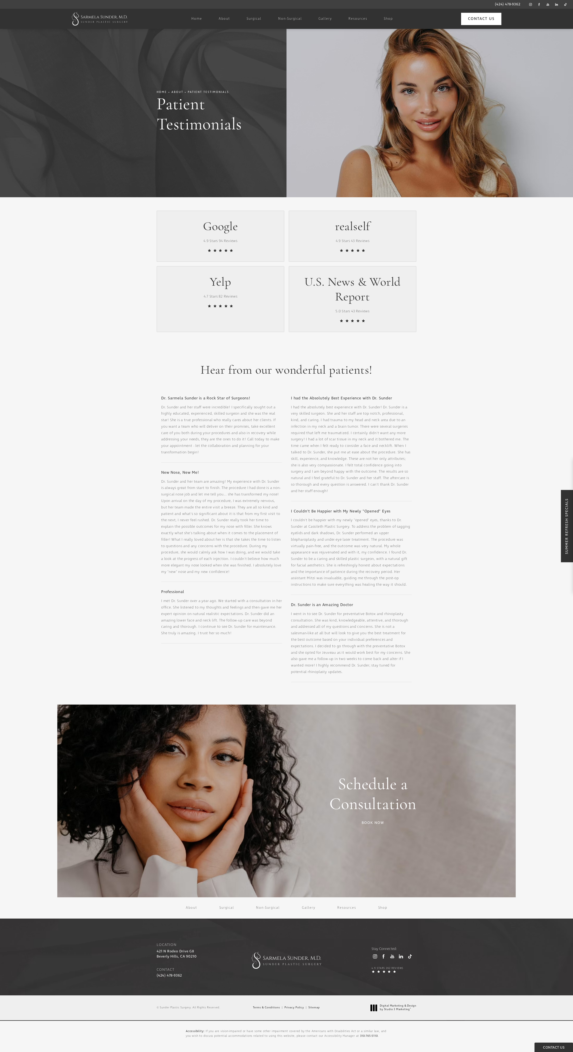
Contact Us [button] (553, 1047)
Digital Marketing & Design (398, 1007)
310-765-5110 (369, 1036)
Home (162, 92)
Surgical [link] (254, 19)
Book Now (373, 823)
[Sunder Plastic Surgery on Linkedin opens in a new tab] (556, 4)
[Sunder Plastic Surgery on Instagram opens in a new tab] (530, 4)
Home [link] (196, 19)
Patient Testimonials (208, 92)
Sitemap (314, 1007)
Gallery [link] (325, 19)
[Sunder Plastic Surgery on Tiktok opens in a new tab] (565, 4)
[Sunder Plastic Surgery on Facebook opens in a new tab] (539, 4)
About (177, 92)
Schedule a (372, 795)
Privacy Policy (294, 1007)
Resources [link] (358, 19)
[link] (507, 4)
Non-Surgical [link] (290, 19)
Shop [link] (388, 19)
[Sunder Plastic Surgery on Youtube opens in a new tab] (548, 4)
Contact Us (481, 18)
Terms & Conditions (266, 1007)
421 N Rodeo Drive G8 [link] (177, 954)
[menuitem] (530, 4)
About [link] (224, 19)
